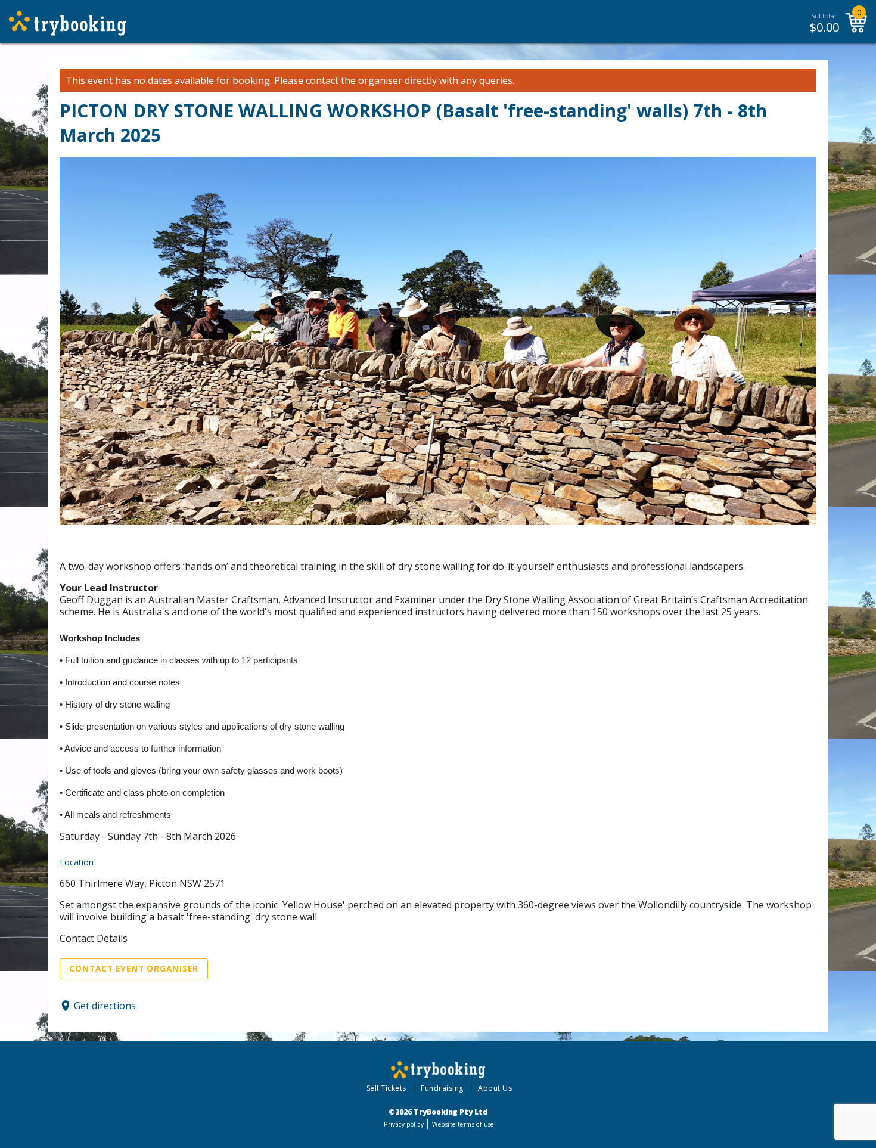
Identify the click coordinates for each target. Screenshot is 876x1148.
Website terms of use (462, 1124)
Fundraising (442, 1088)
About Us (495, 1088)
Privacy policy (404, 1124)
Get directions (105, 1005)
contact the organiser (354, 80)
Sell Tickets (386, 1088)
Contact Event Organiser (133, 968)
